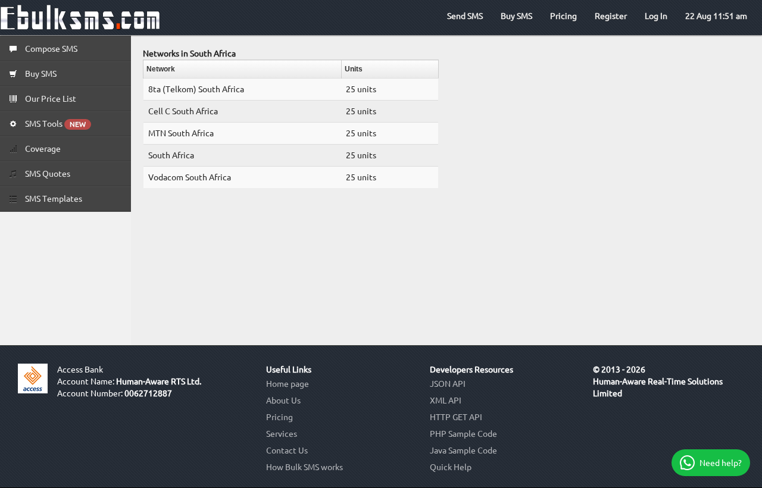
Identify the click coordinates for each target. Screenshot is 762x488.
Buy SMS (516, 16)
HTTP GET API (456, 417)
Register (611, 16)
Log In (656, 16)
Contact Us (287, 450)
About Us (283, 400)
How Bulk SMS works (304, 467)
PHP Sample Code (463, 434)
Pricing (563, 16)
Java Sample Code (463, 450)
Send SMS (465, 16)
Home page (287, 384)
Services (281, 434)
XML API (445, 400)
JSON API (448, 384)
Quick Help (450, 467)
